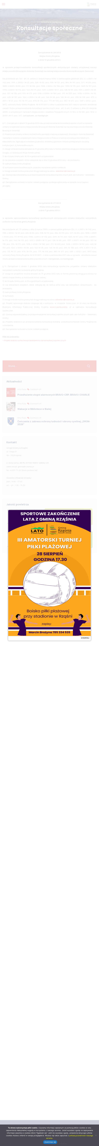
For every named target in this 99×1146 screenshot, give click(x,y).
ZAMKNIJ (85, 637)
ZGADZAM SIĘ (50, 1142)
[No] (95, 1135)
